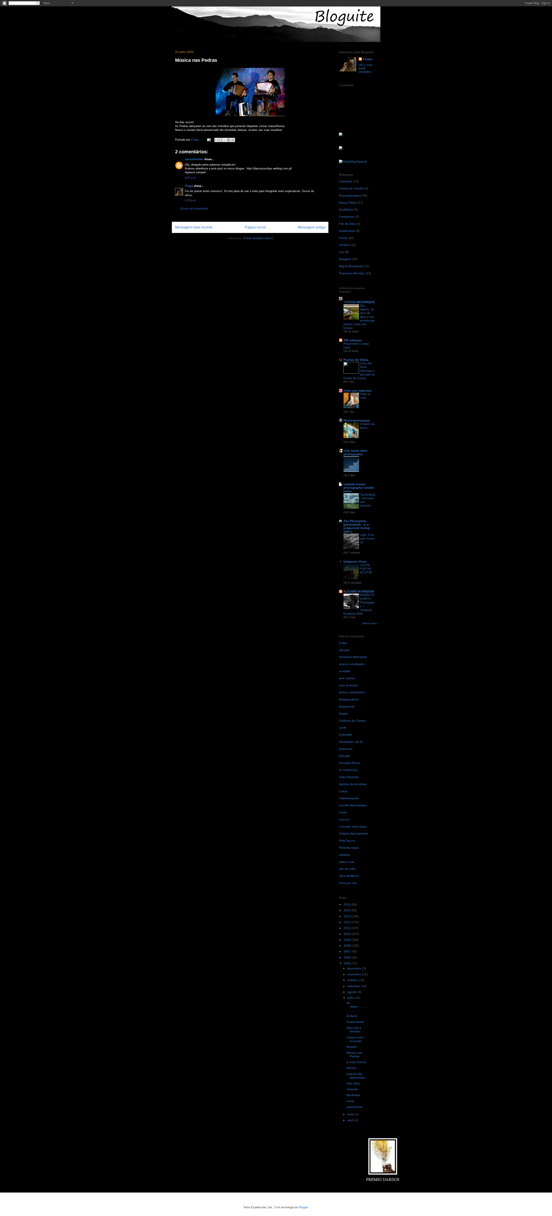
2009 (347, 939)
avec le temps (348, 685)
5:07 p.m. (191, 177)
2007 (347, 951)
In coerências (348, 770)
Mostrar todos (369, 623)
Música (351, 1068)
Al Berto (352, 1016)
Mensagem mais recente (194, 227)
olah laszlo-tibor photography (355, 452)
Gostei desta (355, 1022)
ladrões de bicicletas (353, 784)
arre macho (347, 678)
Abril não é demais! (354, 1029)
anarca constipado (351, 664)
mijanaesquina (349, 798)
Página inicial (255, 227)
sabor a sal (346, 862)
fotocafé (344, 756)
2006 (347, 957)
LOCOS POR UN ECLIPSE (366, 568)
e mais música (356, 1062)
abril (350, 1120)
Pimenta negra (349, 847)
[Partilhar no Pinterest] (233, 140)
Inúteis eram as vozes (355, 1039)
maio (351, 1114)
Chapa (189, 186)
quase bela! (354, 1107)
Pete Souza (347, 840)
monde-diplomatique (353, 805)
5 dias (343, 643)
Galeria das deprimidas (356, 1075)
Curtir (343, 727)
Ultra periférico (349, 876)
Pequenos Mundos (352, 273)
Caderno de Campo (352, 720)
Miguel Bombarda (351, 266)
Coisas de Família (351, 188)
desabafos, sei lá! (351, 741)
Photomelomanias (356, 420)
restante (352, 1089)
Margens (345, 259)
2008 (347, 945)
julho (351, 997)
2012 (347, 922)
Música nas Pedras (354, 1054)
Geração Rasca (349, 763)
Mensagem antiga (311, 227)
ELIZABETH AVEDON (358, 591)
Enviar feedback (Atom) (258, 238)
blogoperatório (349, 699)
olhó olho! (353, 1083)
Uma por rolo (348, 883)
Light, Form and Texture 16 (367, 538)
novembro (354, 974)
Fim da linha (347, 223)
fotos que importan (357, 390)
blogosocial (346, 706)
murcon (344, 819)
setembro (354, 986)
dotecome (346, 749)
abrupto (344, 650)
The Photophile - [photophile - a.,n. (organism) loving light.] (356, 526)
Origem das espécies (353, 833)
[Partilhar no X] (225, 140)
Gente (343, 238)
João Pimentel (348, 777)
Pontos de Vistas (356, 359)
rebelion (344, 854)
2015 (347, 904)
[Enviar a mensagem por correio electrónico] (208, 139)
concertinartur (194, 159)
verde (350, 1101)
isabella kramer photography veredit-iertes (359, 487)
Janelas (344, 245)
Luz (341, 252)
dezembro (354, 968)
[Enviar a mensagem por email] (216, 140)
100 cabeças (352, 340)
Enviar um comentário (194, 208)
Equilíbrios (346, 209)
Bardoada (353, 1095)
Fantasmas (346, 216)
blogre (343, 713)
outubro (353, 980)
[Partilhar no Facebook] (229, 140)
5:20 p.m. (191, 200)
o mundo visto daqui (353, 826)
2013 (347, 916)
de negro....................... (357, 1006)
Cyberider (345, 734)
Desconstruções (350, 195)
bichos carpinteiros (352, 692)
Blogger (303, 1207)
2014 (347, 910)
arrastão (344, 671)
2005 (347, 963)
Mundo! (352, 1046)
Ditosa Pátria (347, 202)
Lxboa (343, 791)
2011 (347, 928)
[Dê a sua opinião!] (220, 140)
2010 (347, 934)
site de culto (347, 868)
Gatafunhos (347, 231)
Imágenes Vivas (355, 561)
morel (343, 812)
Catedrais (345, 181)
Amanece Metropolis (353, 657)
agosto (352, 992)
